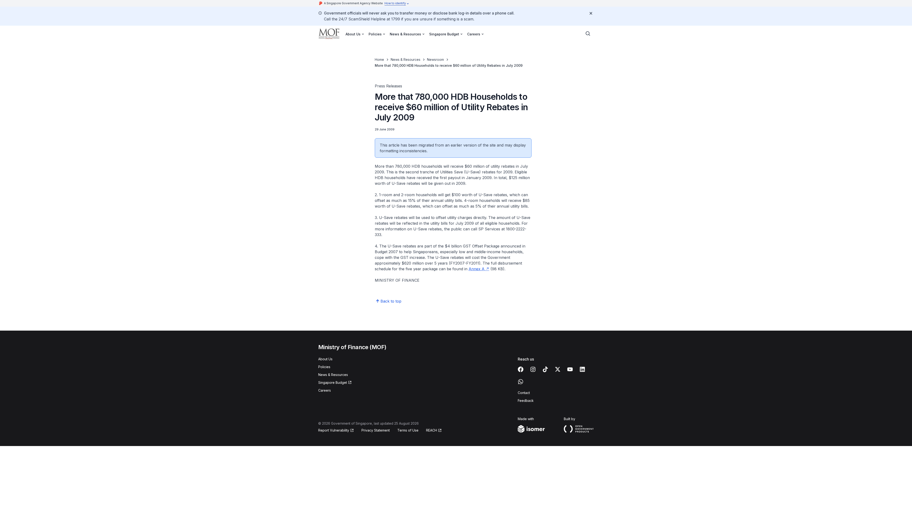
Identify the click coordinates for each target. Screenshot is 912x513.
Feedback (526, 401)
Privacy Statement (375, 430)
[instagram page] (533, 369)
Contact (524, 393)
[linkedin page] (582, 369)
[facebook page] (520, 369)
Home (379, 59)
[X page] (557, 369)
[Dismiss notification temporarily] (591, 13)
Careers (324, 390)
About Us (325, 359)
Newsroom (435, 59)
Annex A (476, 268)
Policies (324, 367)
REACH (431, 430)
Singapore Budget (332, 382)
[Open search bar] (588, 33)
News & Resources (405, 59)
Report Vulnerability (333, 430)
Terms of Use (407, 430)
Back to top (390, 301)
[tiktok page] (545, 369)
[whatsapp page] (520, 382)
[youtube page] (570, 369)
